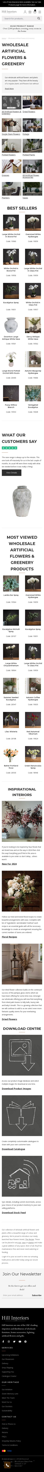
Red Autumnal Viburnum (33, 732)
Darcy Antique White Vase (33, 338)
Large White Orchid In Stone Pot (11, 235)
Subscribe (36, 1295)
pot (19, 1242)
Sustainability (7, 1410)
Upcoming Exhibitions (10, 1355)
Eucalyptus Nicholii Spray (11, 630)
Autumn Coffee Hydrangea (33, 698)
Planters (6, 197)
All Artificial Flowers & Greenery (11, 112)
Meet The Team (8, 1398)
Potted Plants (29, 154)
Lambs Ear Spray (11, 595)
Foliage (26, 134)
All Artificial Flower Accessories (31, 176)
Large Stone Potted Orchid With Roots (11, 372)
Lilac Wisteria (11, 731)
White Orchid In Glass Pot (33, 303)
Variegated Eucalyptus (33, 406)
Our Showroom (8, 1359)
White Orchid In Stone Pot (11, 269)
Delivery (5, 1363)
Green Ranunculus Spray (33, 767)
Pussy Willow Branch (11, 406)
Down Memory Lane (10, 1393)
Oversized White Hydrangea (33, 235)
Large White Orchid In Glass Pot (33, 269)
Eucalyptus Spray (11, 302)
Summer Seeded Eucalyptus (11, 698)
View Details (11, 473)
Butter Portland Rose (11, 767)
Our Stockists (7, 1406)
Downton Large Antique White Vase (11, 338)
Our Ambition (7, 1389)
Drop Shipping (7, 1367)
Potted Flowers (9, 154)
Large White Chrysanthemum (11, 664)
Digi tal (13, 1466)
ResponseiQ (36, 1460)
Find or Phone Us (9, 1424)
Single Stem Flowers (11, 134)
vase (24, 1242)
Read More (9, 88)
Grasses (5, 175)
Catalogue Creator (9, 1376)
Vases (25, 197)
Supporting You (8, 1372)
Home (4, 38)
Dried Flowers (29, 111)
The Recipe (29, 1239)
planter (31, 1242)
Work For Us (7, 1402)
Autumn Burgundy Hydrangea (33, 372)
